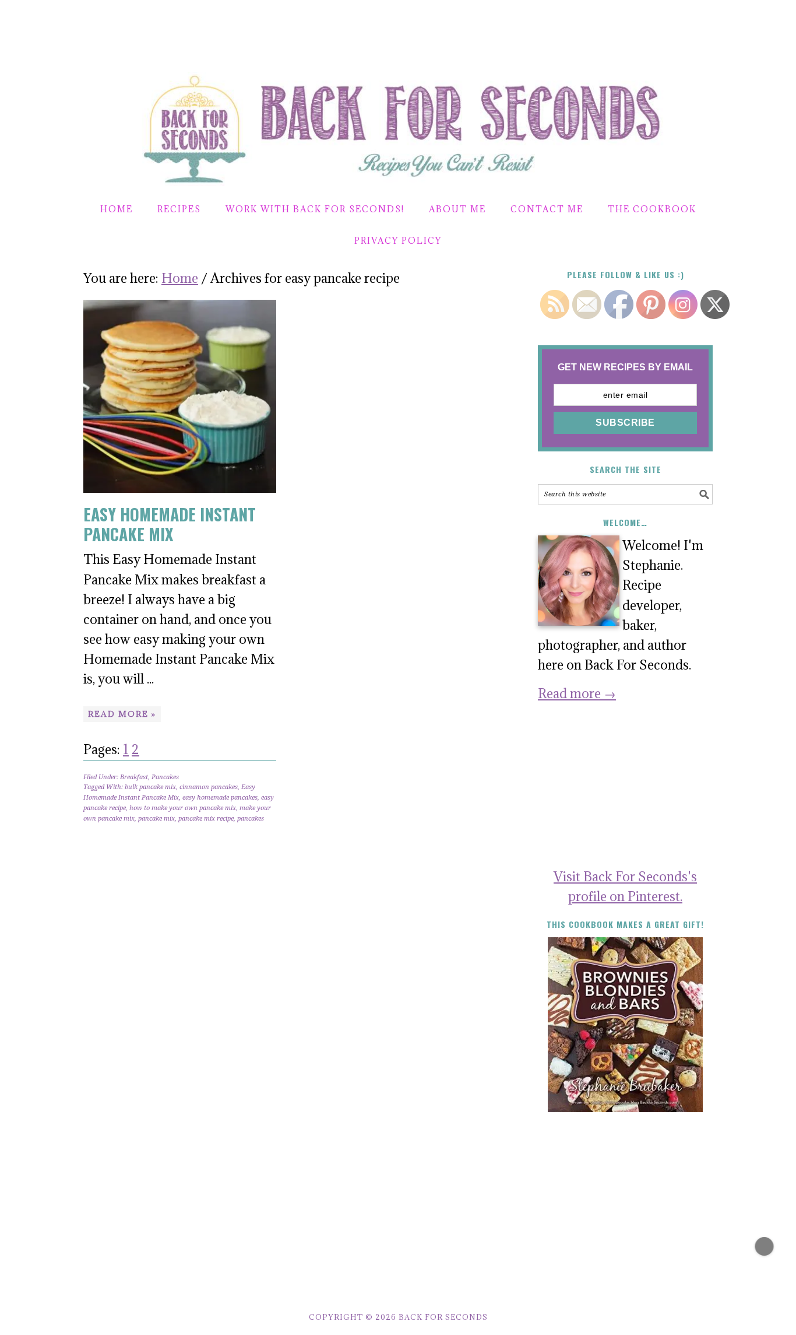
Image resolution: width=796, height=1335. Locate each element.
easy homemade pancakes (220, 797)
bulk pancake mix (150, 787)
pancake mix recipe (206, 818)
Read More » (122, 714)
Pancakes (165, 777)
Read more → (577, 693)
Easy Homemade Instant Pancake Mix (169, 524)
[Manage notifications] (764, 1246)
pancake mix (156, 818)
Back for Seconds (384, 123)
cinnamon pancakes (208, 787)
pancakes (250, 818)
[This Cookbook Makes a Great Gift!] (625, 1024)
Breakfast (134, 777)
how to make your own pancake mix (182, 808)
